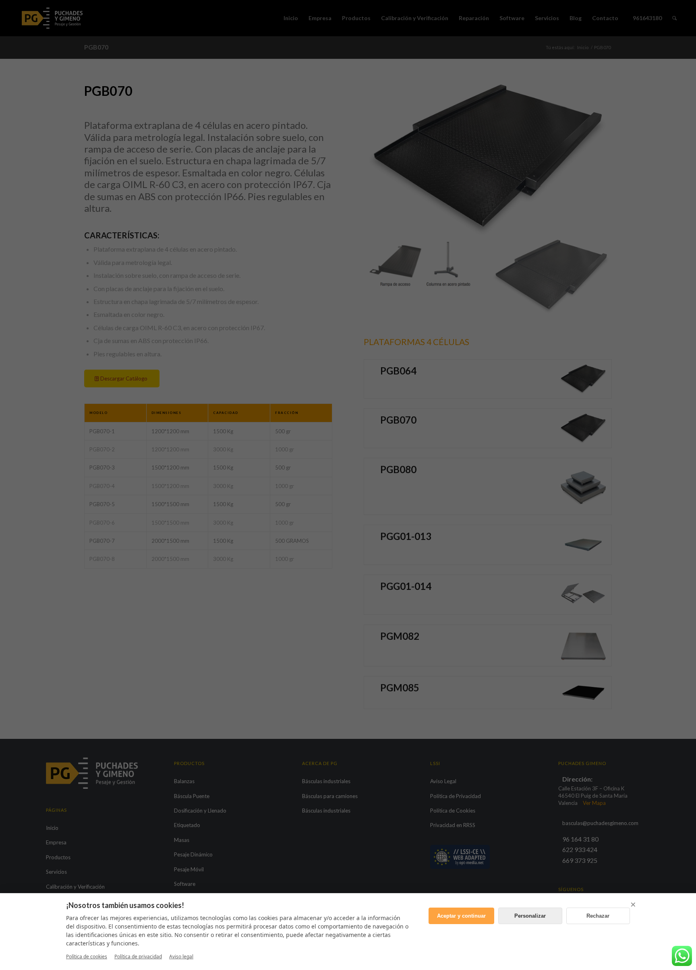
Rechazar (597, 916)
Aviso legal (181, 956)
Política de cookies (86, 956)
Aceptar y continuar (461, 916)
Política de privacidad (138, 956)
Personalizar (530, 916)
